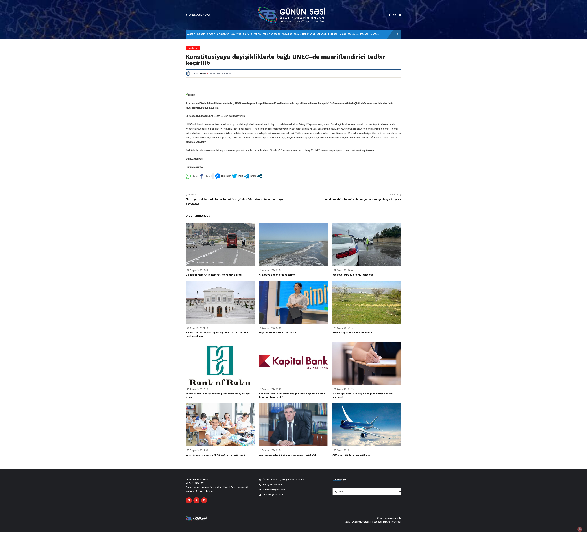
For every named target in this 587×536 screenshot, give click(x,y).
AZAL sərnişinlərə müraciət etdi (351, 454)
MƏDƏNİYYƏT (308, 34)
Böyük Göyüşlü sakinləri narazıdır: (352, 332)
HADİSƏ (342, 34)
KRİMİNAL (332, 34)
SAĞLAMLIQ (353, 34)
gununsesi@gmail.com (274, 489)
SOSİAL (297, 34)
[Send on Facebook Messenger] (223, 176)
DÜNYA (246, 34)
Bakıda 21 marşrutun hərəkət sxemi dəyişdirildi (214, 274)
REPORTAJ (256, 34)
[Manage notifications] (579, 529)
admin (203, 73)
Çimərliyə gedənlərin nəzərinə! (277, 274)
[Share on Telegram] (250, 176)
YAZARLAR (322, 34)
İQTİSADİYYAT (223, 34)
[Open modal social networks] (259, 176)
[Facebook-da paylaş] (204, 176)
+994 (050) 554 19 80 (273, 484)
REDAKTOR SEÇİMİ (271, 34)
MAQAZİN (364, 34)
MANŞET (191, 34)
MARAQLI (375, 34)
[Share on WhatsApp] (192, 176)
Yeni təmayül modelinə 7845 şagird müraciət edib (216, 454)
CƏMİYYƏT (236, 34)
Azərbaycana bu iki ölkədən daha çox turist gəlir (288, 454)
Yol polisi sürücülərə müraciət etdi (353, 274)
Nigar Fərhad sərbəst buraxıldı (277, 332)
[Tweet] (237, 176)
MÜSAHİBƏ (287, 34)
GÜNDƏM (200, 34)
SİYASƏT (211, 34)
